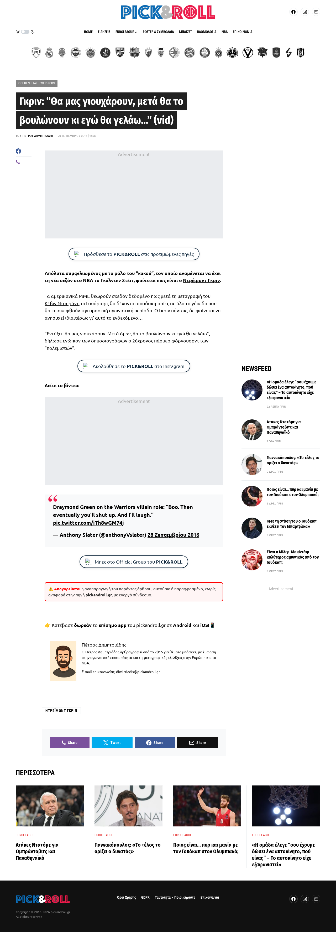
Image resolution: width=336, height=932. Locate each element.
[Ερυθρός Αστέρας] (148, 52)
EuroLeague (25, 835)
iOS (204, 625)
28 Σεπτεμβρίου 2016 (173, 534)
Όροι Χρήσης (126, 897)
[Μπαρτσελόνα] (134, 52)
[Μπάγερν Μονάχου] (189, 52)
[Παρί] (232, 52)
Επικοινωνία (210, 897)
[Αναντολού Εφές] (276, 52)
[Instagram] (305, 12)
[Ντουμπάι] (161, 52)
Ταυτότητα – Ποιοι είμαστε (175, 897)
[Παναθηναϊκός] (90, 52)
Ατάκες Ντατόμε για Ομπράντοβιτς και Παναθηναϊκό (284, 427)
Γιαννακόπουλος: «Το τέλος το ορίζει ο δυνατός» (293, 460)
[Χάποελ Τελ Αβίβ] (105, 52)
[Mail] (316, 12)
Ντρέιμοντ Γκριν (201, 280)
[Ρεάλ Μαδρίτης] (49, 52)
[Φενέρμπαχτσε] (76, 52)
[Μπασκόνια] (262, 52)
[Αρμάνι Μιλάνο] (205, 52)
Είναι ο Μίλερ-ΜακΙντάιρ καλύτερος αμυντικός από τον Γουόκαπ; (293, 557)
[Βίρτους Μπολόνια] (248, 52)
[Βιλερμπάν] (289, 52)
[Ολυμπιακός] (36, 52)
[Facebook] (293, 12)
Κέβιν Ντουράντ (62, 303)
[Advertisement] (134, 194)
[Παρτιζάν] (218, 52)
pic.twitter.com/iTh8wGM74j (88, 522)
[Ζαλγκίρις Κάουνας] (120, 52)
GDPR (145, 897)
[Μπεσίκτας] (300, 52)
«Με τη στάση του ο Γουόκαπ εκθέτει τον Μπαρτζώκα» (292, 524)
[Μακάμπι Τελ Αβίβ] (174, 52)
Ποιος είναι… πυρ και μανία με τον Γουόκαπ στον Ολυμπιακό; (293, 492)
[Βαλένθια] (62, 52)
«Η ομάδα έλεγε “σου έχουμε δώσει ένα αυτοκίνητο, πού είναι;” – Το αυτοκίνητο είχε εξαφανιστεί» (291, 389)
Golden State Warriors (36, 83)
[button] (25, 32)
